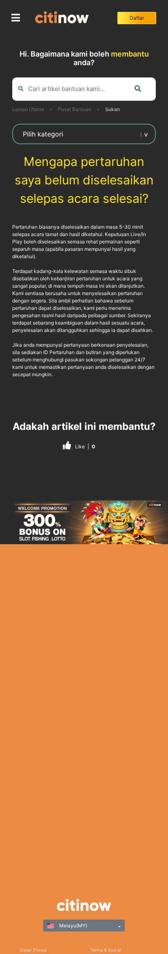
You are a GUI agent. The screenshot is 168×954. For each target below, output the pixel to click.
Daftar (137, 18)
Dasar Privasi (33, 950)
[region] (84, 522)
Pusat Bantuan (74, 109)
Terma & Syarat (106, 950)
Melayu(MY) (72, 925)
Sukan (112, 109)
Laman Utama (28, 109)
